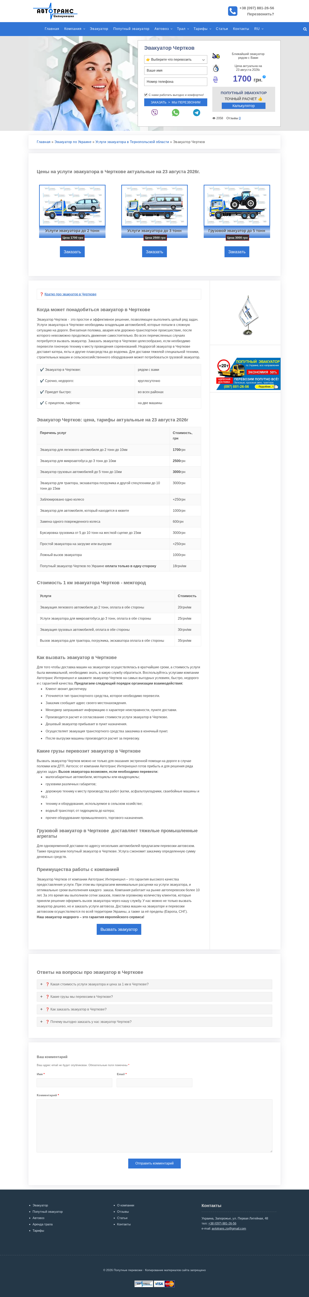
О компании (125, 1205)
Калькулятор (243, 106)
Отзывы (123, 1211)
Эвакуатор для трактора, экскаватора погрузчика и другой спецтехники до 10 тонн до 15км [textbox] (100, 485)
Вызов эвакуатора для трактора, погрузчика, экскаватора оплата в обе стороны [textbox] (102, 640)
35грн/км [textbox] (184, 640)
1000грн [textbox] (179, 510)
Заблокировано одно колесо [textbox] (62, 499)
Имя (41, 1074)
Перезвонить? (260, 14)
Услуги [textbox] (45, 596)
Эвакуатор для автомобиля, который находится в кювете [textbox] (84, 510)
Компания (73, 28)
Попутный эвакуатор (131, 28)
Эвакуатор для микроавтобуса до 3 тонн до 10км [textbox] (78, 461)
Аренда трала (43, 1224)
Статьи (222, 28)
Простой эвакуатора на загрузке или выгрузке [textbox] (76, 544)
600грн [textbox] (178, 521)
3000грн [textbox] (179, 483)
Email (122, 1074)
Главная (52, 28)
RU (257, 28)
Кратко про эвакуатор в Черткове (70, 294)
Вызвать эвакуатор (118, 929)
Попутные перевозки (60, 11)
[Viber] (154, 112)
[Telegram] (196, 112)
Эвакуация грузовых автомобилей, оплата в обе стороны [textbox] (85, 629)
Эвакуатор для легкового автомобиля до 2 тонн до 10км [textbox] (83, 450)
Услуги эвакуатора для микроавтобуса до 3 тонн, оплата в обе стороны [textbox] (95, 618)
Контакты (241, 28)
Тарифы (201, 28)
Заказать (72, 251)
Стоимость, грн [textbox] (182, 435)
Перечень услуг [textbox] (53, 433)
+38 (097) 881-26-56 (256, 8)
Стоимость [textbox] (187, 596)
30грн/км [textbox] (184, 629)
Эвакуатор (99, 28)
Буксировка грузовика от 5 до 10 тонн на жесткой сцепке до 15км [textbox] (90, 533)
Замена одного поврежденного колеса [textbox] (70, 521)
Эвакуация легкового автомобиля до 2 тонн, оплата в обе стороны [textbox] (92, 607)
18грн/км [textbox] (179, 566)
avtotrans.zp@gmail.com (229, 1228)
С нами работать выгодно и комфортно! (176, 94)
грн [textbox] (179, 450)
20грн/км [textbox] (184, 607)
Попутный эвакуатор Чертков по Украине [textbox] (98, 566)
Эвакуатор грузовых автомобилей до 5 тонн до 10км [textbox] (81, 472)
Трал (181, 28)
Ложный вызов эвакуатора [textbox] (61, 555)
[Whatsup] (175, 112)
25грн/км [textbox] (184, 618)
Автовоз (161, 28)
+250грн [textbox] (179, 499)
